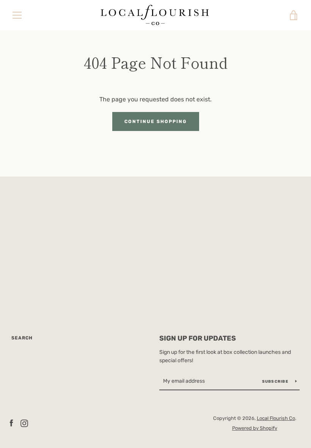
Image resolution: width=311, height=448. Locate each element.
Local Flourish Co (276, 418)
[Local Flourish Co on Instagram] (24, 422)
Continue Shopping (155, 121)
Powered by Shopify (254, 428)
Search (22, 338)
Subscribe (276, 381)
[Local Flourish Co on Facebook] (11, 422)
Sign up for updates (197, 338)
